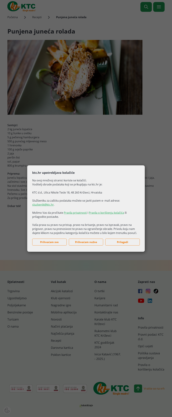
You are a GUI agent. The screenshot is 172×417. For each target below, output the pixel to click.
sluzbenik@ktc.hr (43, 204)
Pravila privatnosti (75, 213)
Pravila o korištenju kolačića (106, 213)
